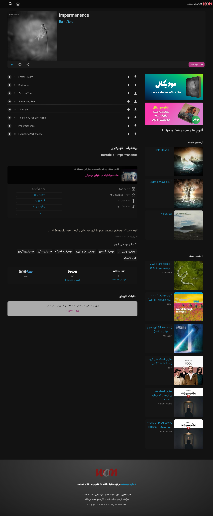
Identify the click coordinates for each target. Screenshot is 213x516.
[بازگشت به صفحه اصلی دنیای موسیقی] (18, 5)
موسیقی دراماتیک (63, 252)
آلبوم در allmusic (119, 279)
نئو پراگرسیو (39, 194)
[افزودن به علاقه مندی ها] (20, 66)
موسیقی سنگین (44, 252)
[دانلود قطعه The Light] (135, 111)
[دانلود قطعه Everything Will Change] (135, 135)
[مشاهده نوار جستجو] (10, 5)
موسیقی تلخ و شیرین (85, 252)
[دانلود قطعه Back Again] (135, 86)
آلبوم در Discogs (72, 280)
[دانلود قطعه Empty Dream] (135, 78)
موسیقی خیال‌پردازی (127, 252)
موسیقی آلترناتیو (106, 252)
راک (39, 212)
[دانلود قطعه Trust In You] (135, 94)
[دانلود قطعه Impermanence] (135, 127)
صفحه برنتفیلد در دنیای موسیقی (102, 175)
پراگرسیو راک (39, 206)
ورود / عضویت (72, 310)
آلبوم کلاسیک (130, 258)
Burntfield (66, 21)
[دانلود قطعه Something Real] (135, 103)
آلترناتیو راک (39, 200)
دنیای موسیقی (128, 484)
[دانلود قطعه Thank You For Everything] (135, 119)
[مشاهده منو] (3, 5)
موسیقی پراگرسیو (26, 252)
